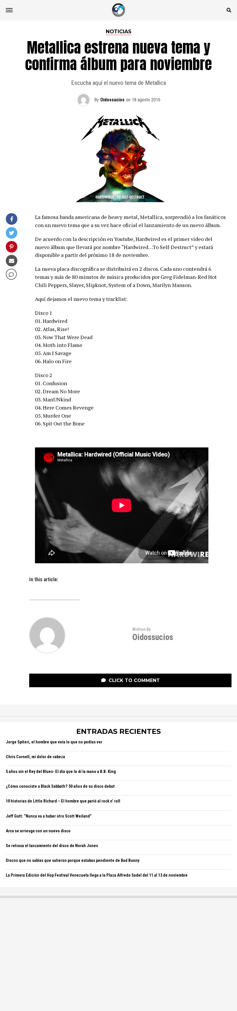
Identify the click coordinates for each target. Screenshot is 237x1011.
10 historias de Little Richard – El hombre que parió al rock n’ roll (63, 801)
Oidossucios (112, 100)
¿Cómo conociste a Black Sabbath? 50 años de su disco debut (60, 786)
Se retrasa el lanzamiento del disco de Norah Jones (52, 845)
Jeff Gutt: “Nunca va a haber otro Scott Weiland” (49, 816)
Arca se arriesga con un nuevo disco (38, 831)
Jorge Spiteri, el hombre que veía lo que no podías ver (54, 742)
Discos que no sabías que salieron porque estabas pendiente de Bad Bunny (72, 860)
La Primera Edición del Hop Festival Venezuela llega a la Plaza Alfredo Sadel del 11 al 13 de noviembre (97, 875)
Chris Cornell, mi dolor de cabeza (35, 756)
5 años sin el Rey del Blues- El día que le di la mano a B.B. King (61, 771)
